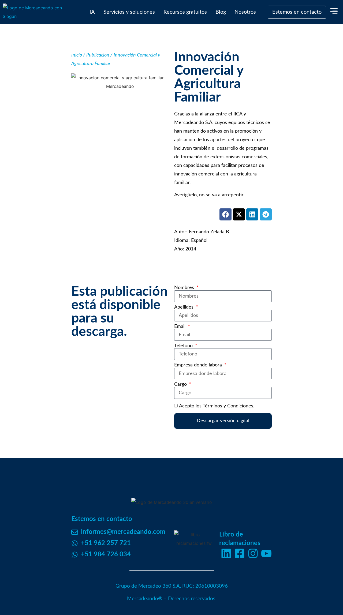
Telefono (184, 345)
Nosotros (245, 12)
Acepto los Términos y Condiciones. (216, 405)
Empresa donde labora (198, 365)
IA (92, 12)
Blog (220, 12)
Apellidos (184, 307)
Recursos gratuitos (185, 12)
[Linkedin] (226, 553)
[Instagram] (253, 553)
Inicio (76, 55)
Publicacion (97, 55)
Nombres (184, 287)
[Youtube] (266, 553)
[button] (225, 214)
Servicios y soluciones (129, 12)
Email (180, 326)
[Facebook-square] (239, 553)
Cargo (181, 384)
